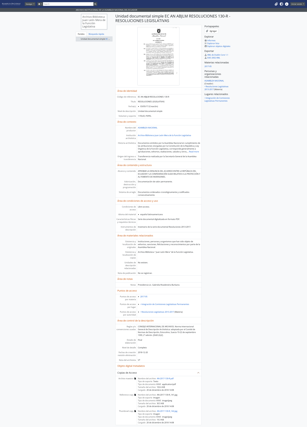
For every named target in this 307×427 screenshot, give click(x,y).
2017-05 (143, 296)
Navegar (29, 4)
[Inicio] (13, 4)
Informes (211, 40)
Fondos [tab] (81, 34)
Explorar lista (213, 43)
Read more (194, 151)
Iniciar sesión (297, 4)
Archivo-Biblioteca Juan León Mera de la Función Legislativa (164, 135)
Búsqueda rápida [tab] (96, 34)
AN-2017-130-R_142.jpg (167, 411)
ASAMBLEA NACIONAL (147, 127)
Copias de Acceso (127, 372)
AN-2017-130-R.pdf (165, 378)
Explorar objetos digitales (218, 46)
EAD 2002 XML (213, 57)
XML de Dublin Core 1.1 (217, 55)
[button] (276, 4)
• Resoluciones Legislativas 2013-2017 (157, 312)
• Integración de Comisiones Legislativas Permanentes (164, 304)
